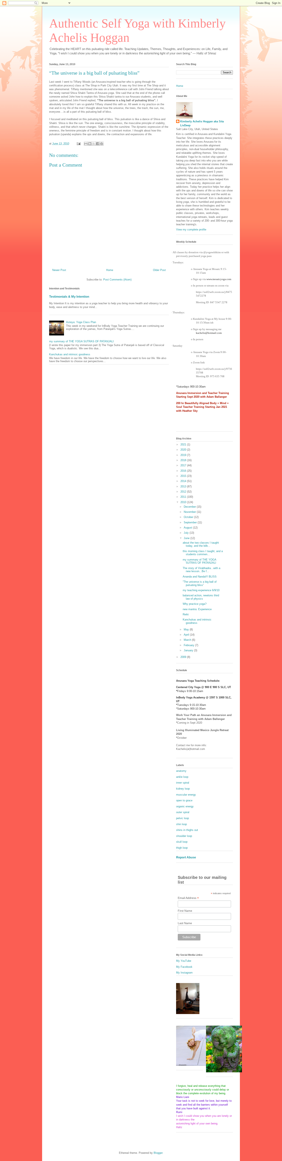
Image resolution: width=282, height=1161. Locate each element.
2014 (183, 481)
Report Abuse (186, 857)
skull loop (181, 841)
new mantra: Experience (197, 609)
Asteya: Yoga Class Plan (81, 322)
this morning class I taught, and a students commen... (203, 553)
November (190, 511)
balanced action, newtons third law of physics (201, 597)
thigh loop (182, 847)
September (191, 522)
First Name (185, 910)
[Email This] (86, 144)
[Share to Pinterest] (102, 144)
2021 (183, 444)
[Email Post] (78, 143)
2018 (183, 460)
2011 (183, 496)
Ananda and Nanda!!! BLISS (200, 576)
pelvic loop (182, 818)
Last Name (185, 923)
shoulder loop (184, 836)
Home (109, 270)
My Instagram (184, 972)
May (187, 629)
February (189, 645)
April (187, 634)
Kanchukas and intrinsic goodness (69, 354)
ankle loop (182, 776)
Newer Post (59, 270)
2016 (183, 470)
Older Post (159, 270)
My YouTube (183, 960)
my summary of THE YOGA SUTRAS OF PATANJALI (81, 341)
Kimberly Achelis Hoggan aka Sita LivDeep (202, 123)
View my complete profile (191, 229)
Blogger (158, 1152)
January (189, 650)
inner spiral (182, 782)
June (187, 538)
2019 (183, 455)
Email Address (188, 898)
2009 (183, 657)
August (188, 527)
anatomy (181, 770)
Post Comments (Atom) (117, 279)
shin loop (181, 824)
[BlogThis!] (90, 144)
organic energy (185, 806)
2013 (183, 486)
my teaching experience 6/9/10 (201, 590)
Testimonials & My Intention (69, 296)
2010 (183, 502)
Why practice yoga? (194, 603)
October (189, 517)
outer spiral (182, 812)
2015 (183, 475)
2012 (183, 491)
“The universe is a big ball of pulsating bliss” (200, 583)
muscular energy (186, 794)
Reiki (186, 614)
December (190, 506)
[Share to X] (94, 144)
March (188, 639)
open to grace (184, 800)
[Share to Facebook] (98, 144)
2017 (183, 465)
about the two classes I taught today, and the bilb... (201, 544)
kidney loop (183, 788)
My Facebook (184, 966)
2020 (183, 449)
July (187, 532)
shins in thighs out (187, 830)
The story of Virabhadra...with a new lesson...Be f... (201, 570)
